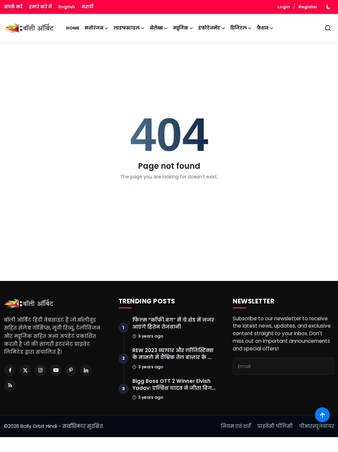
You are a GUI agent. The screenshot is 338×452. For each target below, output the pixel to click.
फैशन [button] (262, 28)
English (66, 7)
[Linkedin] (86, 370)
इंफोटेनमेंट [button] (209, 28)
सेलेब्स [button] (156, 28)
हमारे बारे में (40, 7)
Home (72, 28)
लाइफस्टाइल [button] (127, 28)
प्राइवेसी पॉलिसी (275, 426)
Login (284, 7)
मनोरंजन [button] (93, 28)
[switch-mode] (329, 7)
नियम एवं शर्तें (236, 426)
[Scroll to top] (322, 414)
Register (308, 7)
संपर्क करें (13, 7)
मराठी (87, 7)
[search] (328, 28)
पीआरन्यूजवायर (316, 426)
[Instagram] (40, 370)
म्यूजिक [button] (180, 28)
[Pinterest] (71, 370)
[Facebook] (10, 370)
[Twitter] (25, 370)
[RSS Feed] (10, 385)
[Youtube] (55, 370)
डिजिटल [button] (238, 28)
